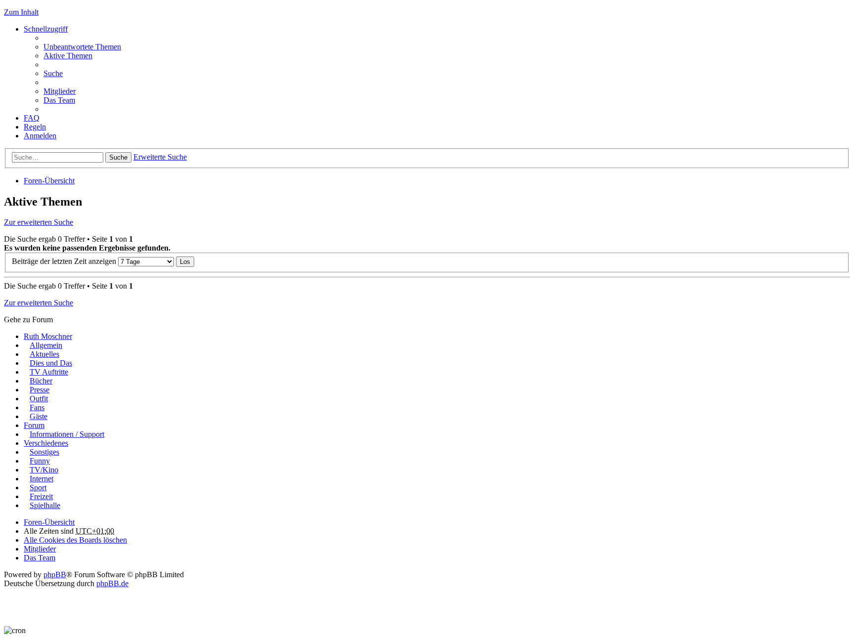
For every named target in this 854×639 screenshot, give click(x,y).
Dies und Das (51, 363)
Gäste (38, 416)
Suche (118, 157)
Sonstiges (44, 452)
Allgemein (46, 345)
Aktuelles (44, 354)
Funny (40, 461)
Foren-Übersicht (49, 180)
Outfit (39, 398)
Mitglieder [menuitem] (59, 91)
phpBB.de (112, 583)
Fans (37, 407)
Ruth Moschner (48, 336)
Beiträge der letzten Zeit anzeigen (65, 261)
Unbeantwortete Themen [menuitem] (82, 47)
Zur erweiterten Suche (38, 222)
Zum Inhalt (21, 12)
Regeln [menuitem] (35, 127)
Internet (41, 478)
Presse (39, 389)
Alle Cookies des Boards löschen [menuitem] (75, 540)
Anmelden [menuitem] (40, 135)
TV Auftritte (49, 372)
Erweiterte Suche (160, 157)
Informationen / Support (67, 434)
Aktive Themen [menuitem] (67, 55)
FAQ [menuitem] (32, 118)
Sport (38, 487)
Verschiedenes (46, 443)
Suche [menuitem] (53, 73)
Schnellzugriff (46, 29)
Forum (34, 425)
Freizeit (41, 496)
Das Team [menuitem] (59, 100)
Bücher (41, 381)
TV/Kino (44, 470)
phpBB (54, 574)
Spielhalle (45, 505)
